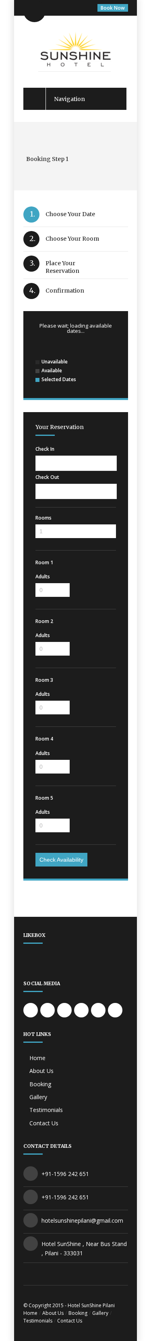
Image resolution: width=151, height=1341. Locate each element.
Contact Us (43, 1123)
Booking (40, 1084)
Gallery (38, 1097)
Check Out (47, 477)
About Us (41, 1071)
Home (37, 1058)
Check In (44, 449)
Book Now (113, 7)
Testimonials (46, 1110)
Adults (42, 576)
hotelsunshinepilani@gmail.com (82, 1220)
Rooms (43, 518)
